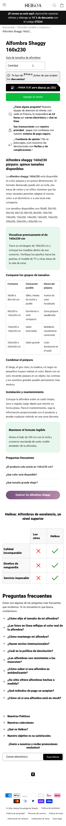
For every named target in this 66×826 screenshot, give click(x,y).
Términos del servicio (37, 813)
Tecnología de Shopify (28, 808)
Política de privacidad (15, 813)
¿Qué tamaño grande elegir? (22, 482)
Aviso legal (57, 819)
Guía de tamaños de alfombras (23, 57)
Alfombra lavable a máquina (33, 27)
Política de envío (56, 813)
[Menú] (4, 4)
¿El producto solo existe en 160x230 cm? (29, 466)
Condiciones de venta (40, 819)
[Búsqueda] (54, 5)
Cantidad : (13, 65)
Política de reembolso (50, 808)
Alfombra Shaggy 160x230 (17, 31)
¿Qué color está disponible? (21, 474)
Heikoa (16, 808)
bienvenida (9, 27)
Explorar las (33, 494)
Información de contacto (18, 819)
